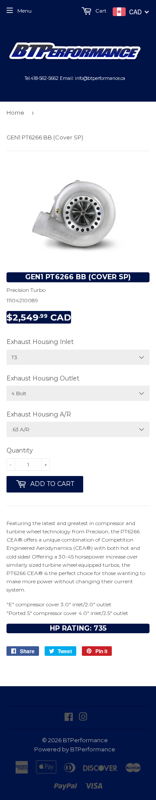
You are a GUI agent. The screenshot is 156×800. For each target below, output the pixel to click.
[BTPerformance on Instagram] (83, 718)
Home (15, 112)
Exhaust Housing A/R (38, 414)
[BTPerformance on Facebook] (68, 718)
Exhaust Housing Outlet (42, 378)
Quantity (19, 450)
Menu (24, 10)
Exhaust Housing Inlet (40, 342)
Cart (100, 10)
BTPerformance (85, 740)
